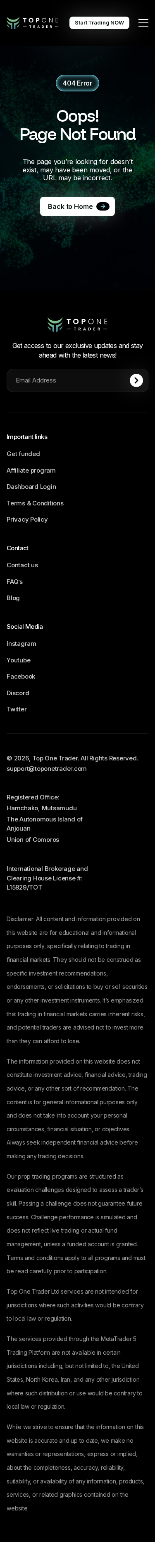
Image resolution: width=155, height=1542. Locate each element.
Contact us (22, 565)
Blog (13, 598)
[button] (143, 23)
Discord (18, 693)
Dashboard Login (31, 486)
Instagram (21, 643)
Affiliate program (31, 470)
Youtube (18, 660)
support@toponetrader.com (47, 768)
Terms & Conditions (35, 503)
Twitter (16, 709)
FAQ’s (15, 582)
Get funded (23, 454)
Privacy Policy (27, 519)
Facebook (21, 676)
